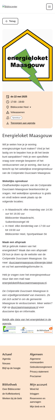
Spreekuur (16, 118)
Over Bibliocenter (11, 389)
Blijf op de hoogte (11, 368)
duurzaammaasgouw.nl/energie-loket (30, 262)
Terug (12, 21)
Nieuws (6, 363)
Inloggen (34, 394)
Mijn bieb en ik (37, 406)
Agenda (6, 359)
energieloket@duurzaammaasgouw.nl (24, 282)
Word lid (34, 389)
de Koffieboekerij (11, 394)
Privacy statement (39, 371)
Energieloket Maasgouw (27, 136)
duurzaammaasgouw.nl (24, 307)
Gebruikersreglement (41, 367)
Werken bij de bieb (12, 398)
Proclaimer (35, 376)
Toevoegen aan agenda (23, 123)
